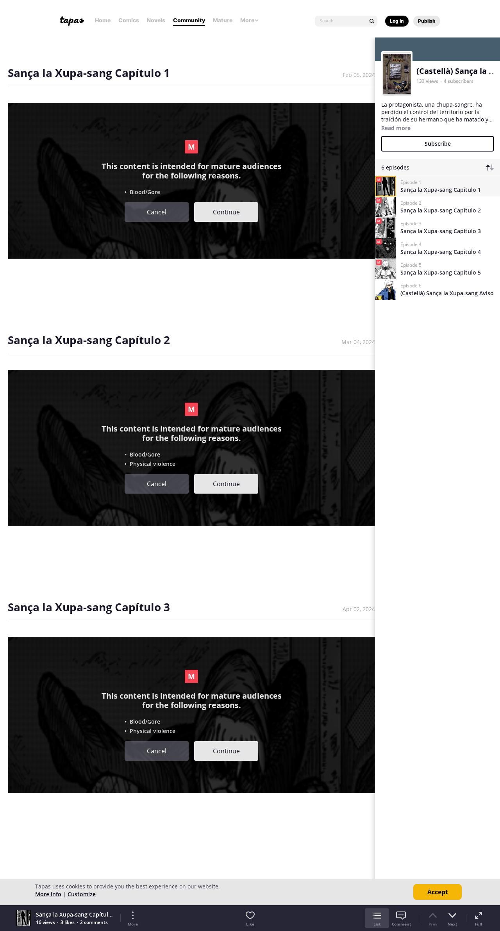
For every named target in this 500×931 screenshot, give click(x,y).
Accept (437, 892)
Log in (397, 21)
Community (189, 20)
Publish (427, 21)
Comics (128, 20)
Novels (156, 20)
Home (103, 20)
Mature (222, 20)
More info (48, 894)
